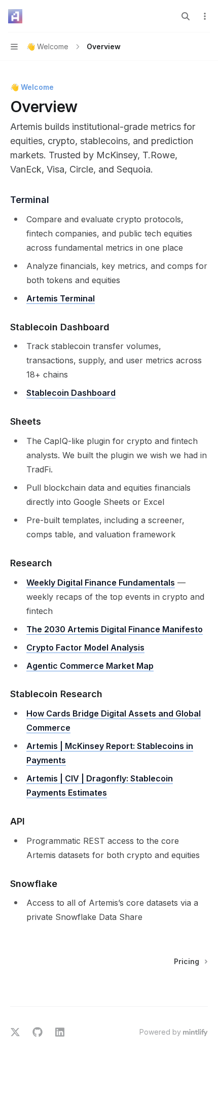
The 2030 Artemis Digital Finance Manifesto (114, 629)
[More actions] (205, 16)
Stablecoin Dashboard (71, 393)
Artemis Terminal (60, 298)
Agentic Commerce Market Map (90, 666)
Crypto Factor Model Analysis (85, 647)
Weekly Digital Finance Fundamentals (100, 582)
